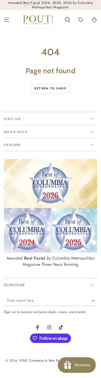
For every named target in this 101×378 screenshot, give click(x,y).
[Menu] (6, 19)
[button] (67, 19)
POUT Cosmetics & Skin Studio (42, 360)
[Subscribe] (94, 300)
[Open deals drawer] (81, 19)
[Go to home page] (38, 19)
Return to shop (50, 88)
